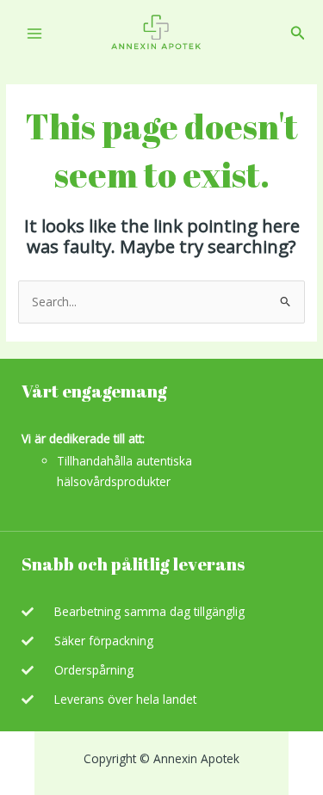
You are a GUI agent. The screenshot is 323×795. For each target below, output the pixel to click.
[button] (298, 33)
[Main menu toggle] (34, 33)
